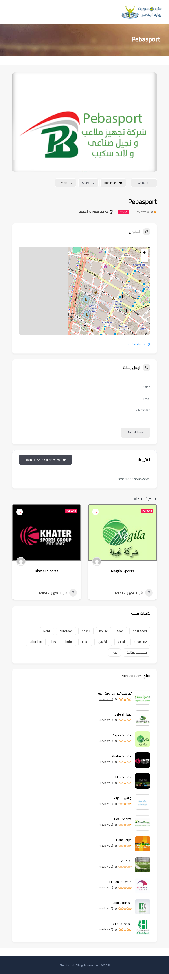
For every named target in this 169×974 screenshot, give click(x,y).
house (103, 631)
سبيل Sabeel (123, 714)
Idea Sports (123, 777)
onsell (86, 631)
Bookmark (110, 182)
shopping (140, 641)
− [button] (144, 259)
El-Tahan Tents (120, 881)
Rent (46, 631)
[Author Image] (96, 561)
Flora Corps (124, 840)
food (120, 631)
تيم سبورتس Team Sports (114, 693)
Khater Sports (46, 570)
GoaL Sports (123, 819)
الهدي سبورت (122, 923)
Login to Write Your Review (43, 460)
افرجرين (126, 860)
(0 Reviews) (142, 211)
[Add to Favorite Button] (95, 512)
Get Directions (135, 344)
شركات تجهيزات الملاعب (93, 211)
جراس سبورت (123, 798)
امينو (121, 641)
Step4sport (66, 965)
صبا (53, 641)
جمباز (85, 641)
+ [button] (144, 252)
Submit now (135, 432)
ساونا (69, 641)
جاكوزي (103, 641)
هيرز (114, 652)
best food (140, 631)
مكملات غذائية (137, 652)
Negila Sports (122, 570)
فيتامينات (35, 641)
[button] (153, 553)
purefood (66, 631)
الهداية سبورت (122, 902)
